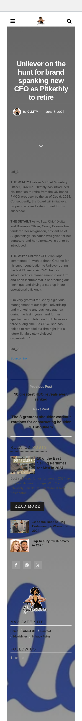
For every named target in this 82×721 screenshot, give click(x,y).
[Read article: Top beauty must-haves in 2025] (19, 545)
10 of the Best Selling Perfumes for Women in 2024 (50, 526)
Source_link (18, 358)
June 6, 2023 (55, 111)
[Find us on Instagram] (16, 658)
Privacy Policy (41, 636)
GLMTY (32, 111)
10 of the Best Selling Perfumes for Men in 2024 (52, 463)
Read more (29, 506)
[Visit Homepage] (41, 21)
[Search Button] (69, 21)
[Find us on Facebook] (11, 658)
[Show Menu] (12, 21)
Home (14, 631)
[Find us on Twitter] (23, 658)
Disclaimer (20, 636)
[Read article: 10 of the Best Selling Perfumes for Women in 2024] (19, 526)
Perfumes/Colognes (33, 460)
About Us (29, 631)
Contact (45, 631)
